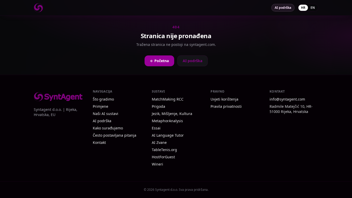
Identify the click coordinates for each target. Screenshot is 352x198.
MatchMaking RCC (167, 99)
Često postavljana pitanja (114, 135)
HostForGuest (163, 156)
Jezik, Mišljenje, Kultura (172, 113)
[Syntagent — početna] (38, 7)
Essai (156, 128)
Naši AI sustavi (105, 113)
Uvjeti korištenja (224, 99)
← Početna (159, 60)
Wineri (157, 164)
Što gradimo (103, 99)
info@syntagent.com (287, 99)
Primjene (100, 106)
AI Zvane (159, 142)
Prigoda (158, 106)
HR (303, 7)
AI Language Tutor (168, 135)
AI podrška (283, 7)
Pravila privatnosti (226, 106)
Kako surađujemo (108, 128)
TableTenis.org (164, 149)
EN (313, 7)
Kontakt (99, 142)
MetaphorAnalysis (167, 120)
